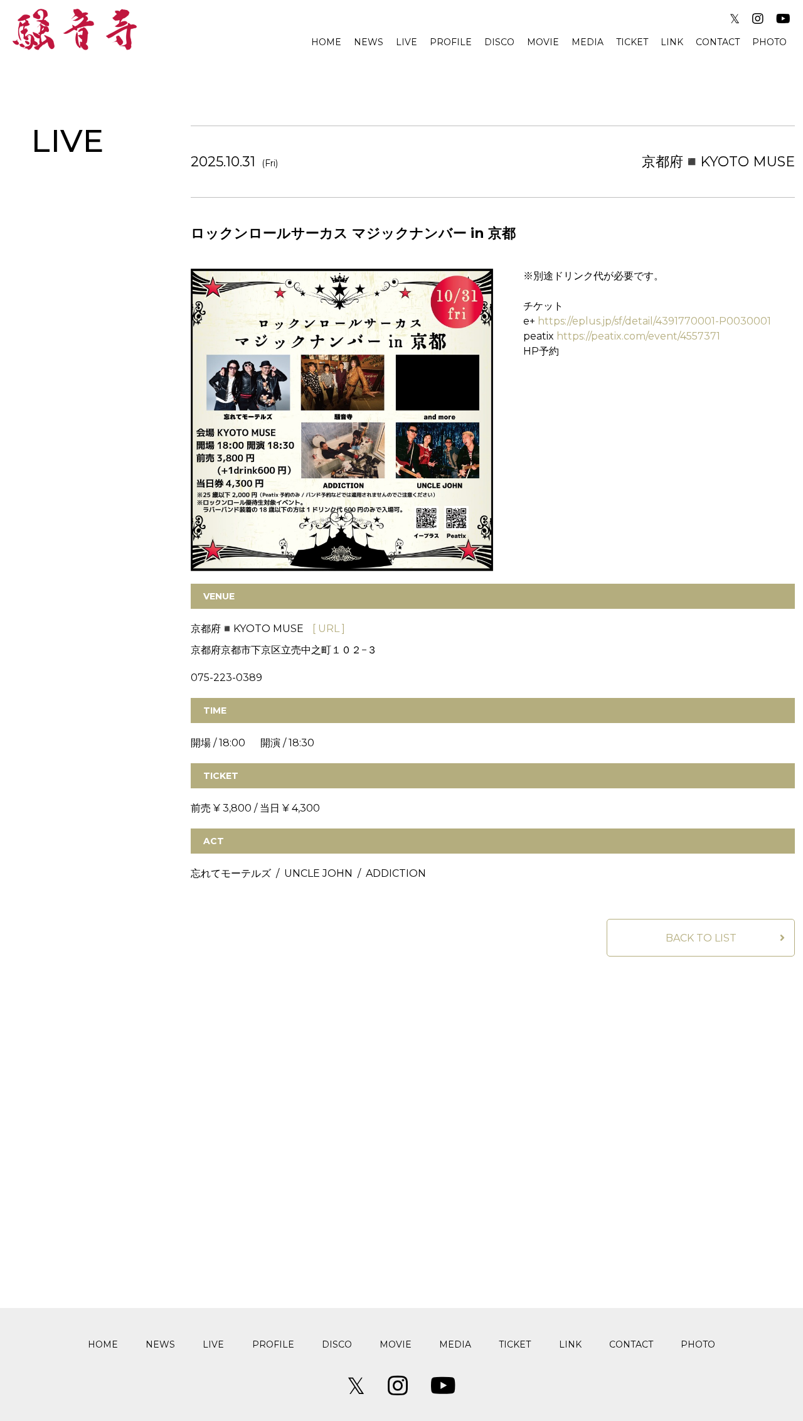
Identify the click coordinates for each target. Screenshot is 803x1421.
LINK (672, 42)
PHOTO (769, 42)
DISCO (499, 42)
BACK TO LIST (701, 938)
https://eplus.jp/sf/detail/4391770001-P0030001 (654, 321)
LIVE (406, 42)
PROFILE (451, 42)
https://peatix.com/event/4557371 (638, 336)
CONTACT (718, 42)
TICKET (632, 42)
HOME (326, 42)
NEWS (368, 42)
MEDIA (588, 42)
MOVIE (543, 42)
